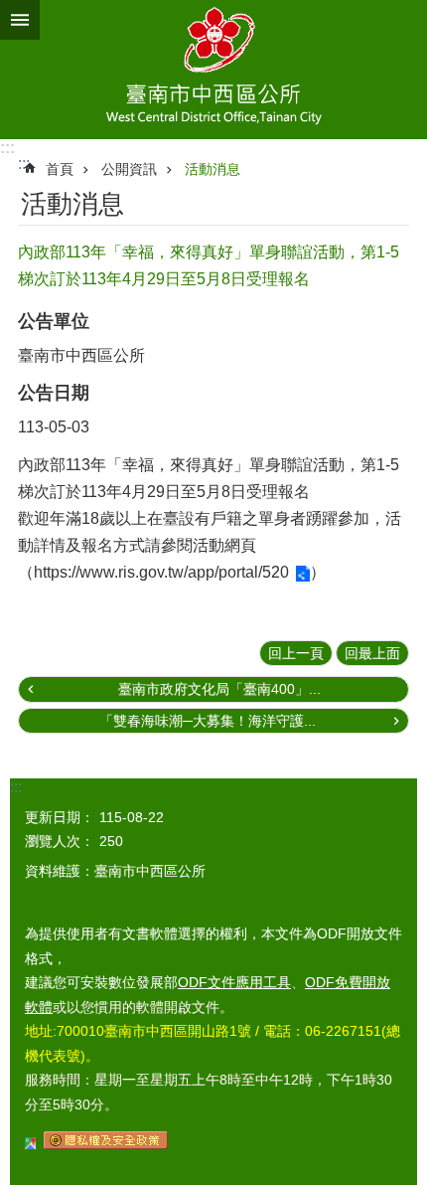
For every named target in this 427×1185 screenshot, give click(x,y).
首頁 (59, 169)
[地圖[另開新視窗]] (30, 1144)
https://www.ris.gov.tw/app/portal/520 (161, 572)
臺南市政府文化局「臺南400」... (219, 689)
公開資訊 (129, 169)
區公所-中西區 (213, 69)
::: (7, 147)
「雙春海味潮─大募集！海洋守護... (207, 721)
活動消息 (212, 169)
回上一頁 (296, 653)
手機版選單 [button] (20, 20)
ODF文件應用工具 (234, 982)
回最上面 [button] (372, 653)
